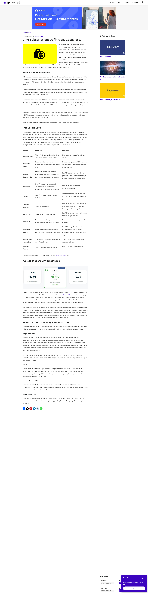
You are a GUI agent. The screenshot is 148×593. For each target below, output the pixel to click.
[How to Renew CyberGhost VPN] (112, 90)
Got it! (134, 588)
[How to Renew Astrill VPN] (112, 47)
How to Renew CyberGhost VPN (110, 99)
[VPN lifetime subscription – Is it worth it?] (112, 68)
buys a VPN (66, 295)
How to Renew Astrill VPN (108, 56)
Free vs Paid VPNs (60, 256)
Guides (29, 32)
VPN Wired (16, 3)
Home (24, 32)
